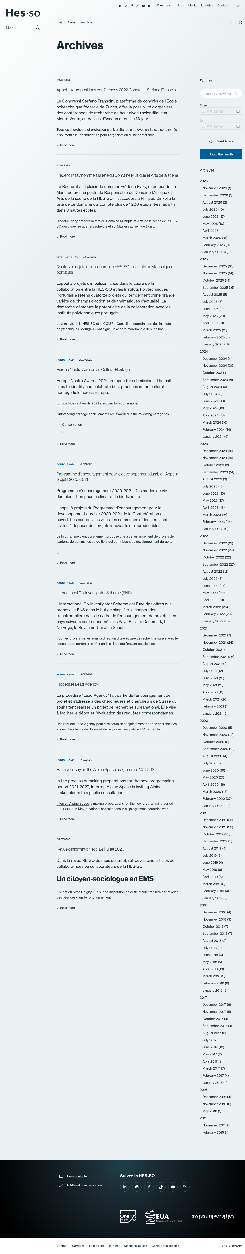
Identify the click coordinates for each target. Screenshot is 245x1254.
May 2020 (210, 777)
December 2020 (215, 728)
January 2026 (213, 252)
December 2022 (215, 543)
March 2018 (211, 976)
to (201, 120)
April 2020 (211, 784)
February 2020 (214, 799)
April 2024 (210, 415)
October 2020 (213, 742)
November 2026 (215, 188)
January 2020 (213, 806)
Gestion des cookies (165, 1246)
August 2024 (212, 387)
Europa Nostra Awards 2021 (77, 403)
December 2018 (214, 912)
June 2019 (210, 862)
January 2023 (213, 529)
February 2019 (213, 891)
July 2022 (210, 578)
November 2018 (214, 919)
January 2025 (213, 344)
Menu (11, 28)
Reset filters (224, 141)
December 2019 (214, 820)
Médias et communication (84, 1185)
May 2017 (210, 1054)
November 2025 (215, 273)
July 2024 (210, 394)
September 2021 (215, 657)
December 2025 (215, 266)
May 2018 (210, 962)
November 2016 (214, 1104)
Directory (163, 5)
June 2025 (211, 309)
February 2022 (214, 614)
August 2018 (212, 941)
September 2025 (215, 287)
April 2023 (210, 507)
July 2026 (210, 209)
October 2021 (213, 650)
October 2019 (213, 834)
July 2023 (210, 486)
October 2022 (213, 557)
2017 (203, 997)
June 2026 (211, 216)
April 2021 (210, 692)
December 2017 (214, 1004)
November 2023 (215, 458)
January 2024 (213, 436)
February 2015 (213, 1132)
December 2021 (214, 635)
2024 (204, 351)
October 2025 (213, 280)
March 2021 (211, 699)
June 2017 (210, 1047)
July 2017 (209, 1040)
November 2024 (215, 365)
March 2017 (211, 1068)
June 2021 (210, 678)
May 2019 (210, 870)
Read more (67, 145)
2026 (204, 181)
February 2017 (213, 1075)
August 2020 (212, 756)
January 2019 (212, 898)
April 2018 (210, 969)
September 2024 (215, 380)
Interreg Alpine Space (72, 803)
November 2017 (214, 1012)
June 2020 (211, 770)
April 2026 (210, 231)
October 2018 (213, 926)
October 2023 (213, 465)
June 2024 (211, 401)
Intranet (114, 1246)
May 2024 (210, 408)
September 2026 (215, 195)
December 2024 (215, 358)
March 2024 (212, 422)
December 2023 (215, 451)
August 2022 (212, 571)
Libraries (207, 5)
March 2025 (212, 330)
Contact (222, 5)
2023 (204, 444)
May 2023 (210, 500)
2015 (203, 1118)
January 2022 (213, 621)
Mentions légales (135, 1246)
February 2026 (214, 245)
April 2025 (210, 323)
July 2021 (210, 671)
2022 (204, 536)
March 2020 (212, 792)
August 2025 (212, 294)
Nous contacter (77, 1176)
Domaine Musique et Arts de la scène (133, 221)
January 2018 (212, 990)
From (203, 105)
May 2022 (210, 593)
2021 (203, 628)
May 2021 (210, 685)
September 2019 (215, 841)
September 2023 (215, 472)
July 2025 (210, 302)
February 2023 (214, 522)
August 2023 (212, 479)
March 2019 (211, 884)
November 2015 (214, 1125)
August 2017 (212, 1033)
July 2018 (210, 948)
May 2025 (210, 316)
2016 (203, 1090)
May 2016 (210, 1111)
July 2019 (210, 855)
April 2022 (210, 600)
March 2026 (212, 238)
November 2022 (215, 550)
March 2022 (212, 607)
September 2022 (215, 564)
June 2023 (211, 493)
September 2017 (215, 1026)
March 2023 (212, 515)
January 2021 (212, 713)
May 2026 (210, 224)
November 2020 (215, 735)
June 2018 (210, 955)
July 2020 (210, 763)
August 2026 (212, 202)
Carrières (78, 1246)
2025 (204, 259)
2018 (203, 905)
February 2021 (213, 706)
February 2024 (214, 429)
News (72, 22)
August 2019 (212, 848)
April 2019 (210, 877)
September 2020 (215, 749)
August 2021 (212, 664)
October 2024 (213, 373)
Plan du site (97, 1246)
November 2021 (214, 642)
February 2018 (213, 983)
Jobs (180, 5)
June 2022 (211, 586)
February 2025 (214, 337)
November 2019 (214, 827)
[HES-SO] (23, 16)
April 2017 (210, 1061)
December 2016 (214, 1097)
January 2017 (212, 1083)
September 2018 (215, 933)
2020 (204, 721)
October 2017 (213, 1019)
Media (192, 5)
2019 (203, 813)
